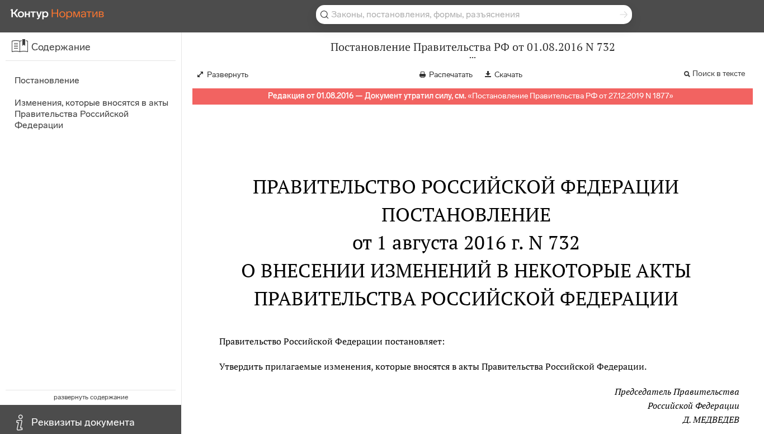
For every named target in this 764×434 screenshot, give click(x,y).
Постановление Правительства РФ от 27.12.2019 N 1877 (570, 96)
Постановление (47, 80)
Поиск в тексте (718, 73)
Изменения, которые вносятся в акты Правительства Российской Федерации (91, 113)
